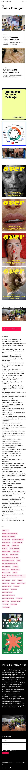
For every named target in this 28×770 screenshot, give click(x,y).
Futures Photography (14, 548)
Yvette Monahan (6, 607)
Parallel (13, 583)
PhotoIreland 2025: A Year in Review (12, 439)
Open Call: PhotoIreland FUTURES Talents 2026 (12, 460)
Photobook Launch (6, 586)
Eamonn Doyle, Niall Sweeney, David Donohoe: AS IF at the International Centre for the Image (14, 427)
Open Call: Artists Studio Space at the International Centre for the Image (12, 502)
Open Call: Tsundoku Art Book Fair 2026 (13, 431)
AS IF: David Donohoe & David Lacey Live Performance (14, 419)
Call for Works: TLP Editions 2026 (11, 423)
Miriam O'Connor (6, 572)
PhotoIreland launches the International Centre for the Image (13, 510)
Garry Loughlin (16, 551)
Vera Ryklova (14, 604)
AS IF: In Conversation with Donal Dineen (13, 416)
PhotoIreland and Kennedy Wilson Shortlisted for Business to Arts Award (12, 370)
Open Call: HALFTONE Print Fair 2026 (13, 363)
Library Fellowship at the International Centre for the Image (12, 488)
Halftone (18, 677)
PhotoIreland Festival (7, 592)
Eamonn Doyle (15, 545)
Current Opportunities (17, 542)
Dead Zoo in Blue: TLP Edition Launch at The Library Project (13, 413)
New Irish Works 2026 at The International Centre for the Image (14, 397)
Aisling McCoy (5, 530)
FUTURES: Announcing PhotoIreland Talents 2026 (12, 405)
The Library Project (15, 601)
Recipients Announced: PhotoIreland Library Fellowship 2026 (12, 446)
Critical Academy (6, 542)
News (4, 31)
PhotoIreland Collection (10, 681)
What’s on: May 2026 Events (10, 400)
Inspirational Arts (14, 554)
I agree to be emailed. (9, 750)
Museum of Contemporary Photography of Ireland (12, 576)
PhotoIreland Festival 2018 (8, 595)
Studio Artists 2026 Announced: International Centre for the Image (11, 442)
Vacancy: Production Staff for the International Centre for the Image (11, 452)
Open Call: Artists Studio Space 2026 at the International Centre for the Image (13, 464)
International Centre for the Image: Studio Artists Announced (13, 494)
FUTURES (4, 548)
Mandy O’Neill (5, 569)
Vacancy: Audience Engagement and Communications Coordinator (12, 378)
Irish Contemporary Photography (9, 563)
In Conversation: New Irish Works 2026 (13, 373)
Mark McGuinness (15, 569)
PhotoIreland (14, 589)
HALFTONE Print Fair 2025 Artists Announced (11, 456)
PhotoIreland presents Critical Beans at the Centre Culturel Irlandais (14, 480)
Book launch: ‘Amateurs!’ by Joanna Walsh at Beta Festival (14, 468)
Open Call (19, 580)
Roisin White (19, 598)
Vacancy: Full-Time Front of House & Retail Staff (12, 366)
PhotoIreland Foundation (8, 598)
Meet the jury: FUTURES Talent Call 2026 (14, 449)
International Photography (8, 560)
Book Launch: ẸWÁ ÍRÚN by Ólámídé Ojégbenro (12, 389)
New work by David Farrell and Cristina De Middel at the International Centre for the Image (14, 475)
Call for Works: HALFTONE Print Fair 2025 (14, 491)
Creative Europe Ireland (17, 539)
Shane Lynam (5, 601)
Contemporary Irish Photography (9, 533)
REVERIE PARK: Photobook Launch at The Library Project (13, 409)
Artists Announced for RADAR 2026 (12, 375)
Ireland (18, 560)
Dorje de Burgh (5, 545)
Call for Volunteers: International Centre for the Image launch (14, 506)
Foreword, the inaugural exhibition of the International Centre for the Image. (13, 498)
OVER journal (5, 583)
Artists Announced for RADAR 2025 (12, 471)
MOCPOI (15, 572)
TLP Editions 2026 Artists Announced (12, 402)
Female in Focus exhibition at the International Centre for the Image (11, 340)
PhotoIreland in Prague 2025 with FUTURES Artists (11, 484)
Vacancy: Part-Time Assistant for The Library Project (12, 359)
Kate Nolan (15, 566)
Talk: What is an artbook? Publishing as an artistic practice (14, 393)
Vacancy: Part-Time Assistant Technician (13, 520)
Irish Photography (6, 566)
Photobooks (16, 586)
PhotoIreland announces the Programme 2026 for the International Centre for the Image (13, 435)
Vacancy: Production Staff (9, 518)
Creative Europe (6, 539)
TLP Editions (5, 604)
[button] (26, 1)
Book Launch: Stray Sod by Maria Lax (12, 386)
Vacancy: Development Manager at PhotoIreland (12, 382)
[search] (23, 1)
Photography (5, 589)
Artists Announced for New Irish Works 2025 (13, 514)
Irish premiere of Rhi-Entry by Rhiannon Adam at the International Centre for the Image (13, 351)
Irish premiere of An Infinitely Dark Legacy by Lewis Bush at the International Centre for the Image (14, 345)
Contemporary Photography (8, 536)
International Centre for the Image (10, 557)
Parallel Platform (21, 583)
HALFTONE (5, 554)
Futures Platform (6, 551)
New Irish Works (6, 580)
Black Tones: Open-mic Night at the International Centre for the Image (12, 355)
